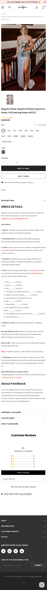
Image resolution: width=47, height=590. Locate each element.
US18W (23, 136)
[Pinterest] (15, 551)
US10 (31, 131)
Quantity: (4, 158)
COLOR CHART (8, 418)
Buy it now (23, 176)
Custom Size (6, 142)
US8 (26, 131)
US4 (14, 131)
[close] (45, 2)
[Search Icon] (9, 7)
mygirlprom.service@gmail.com (14, 219)
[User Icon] (36, 7)
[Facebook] (3, 551)
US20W (30, 136)
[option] (23, 57)
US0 (3, 131)
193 (6, 182)
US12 (37, 131)
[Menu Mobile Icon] (2, 7)
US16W (15, 136)
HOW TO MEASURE (9, 424)
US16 (9, 136)
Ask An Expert (26, 494)
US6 (20, 131)
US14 (3, 136)
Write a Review (23, 472)
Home (3, 14)
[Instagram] (9, 551)
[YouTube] (22, 551)
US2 (9, 131)
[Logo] (23, 7)
